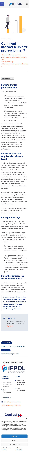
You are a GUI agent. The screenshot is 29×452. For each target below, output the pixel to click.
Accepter (14, 436)
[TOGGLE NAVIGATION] (23, 4)
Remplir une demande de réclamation (11, 405)
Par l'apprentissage (8, 62)
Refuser (14, 440)
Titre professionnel (7, 39)
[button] (2, 4)
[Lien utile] (14, 322)
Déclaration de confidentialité (19, 448)
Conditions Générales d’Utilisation (5, 448)
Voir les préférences (14, 444)
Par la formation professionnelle (11, 55)
